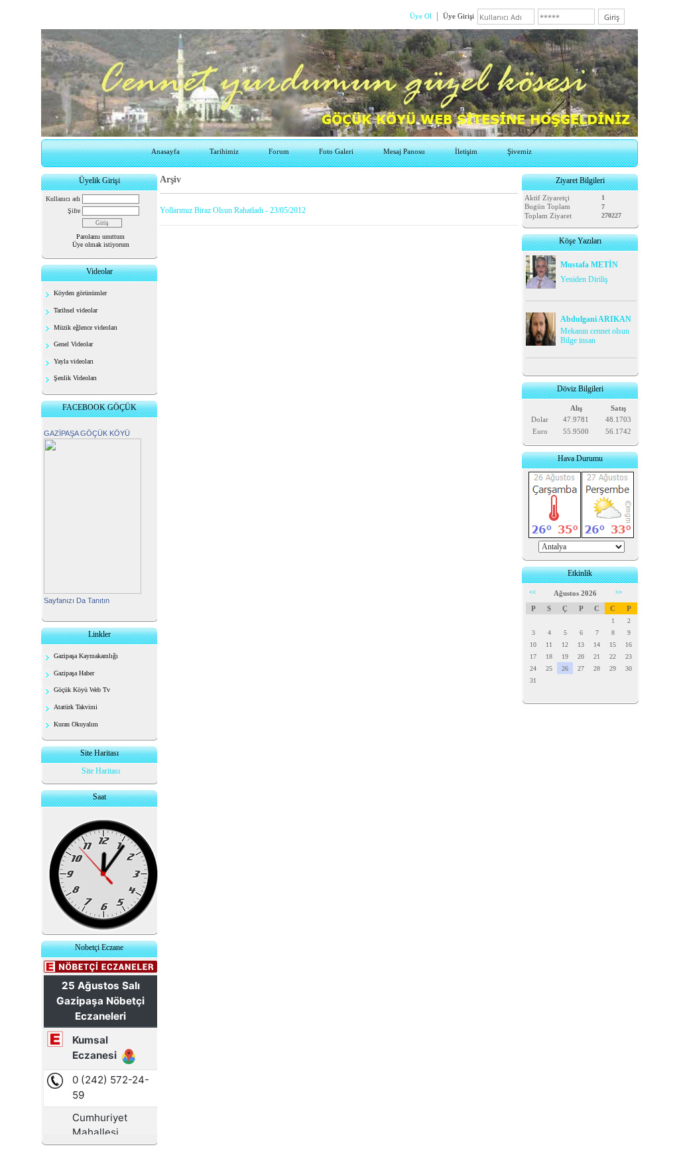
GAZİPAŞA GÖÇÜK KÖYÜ (87, 433)
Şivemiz (519, 151)
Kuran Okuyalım (76, 724)
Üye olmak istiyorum (100, 244)
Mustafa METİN (589, 264)
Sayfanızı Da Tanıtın (76, 600)
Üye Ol (421, 16)
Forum (279, 151)
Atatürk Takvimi (75, 707)
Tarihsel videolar (75, 310)
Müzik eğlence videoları (85, 327)
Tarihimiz (224, 151)
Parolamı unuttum (100, 236)
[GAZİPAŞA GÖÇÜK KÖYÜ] (92, 591)
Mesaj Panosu (404, 151)
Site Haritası (101, 771)
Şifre (74, 210)
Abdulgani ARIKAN (595, 319)
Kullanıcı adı (63, 198)
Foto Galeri (336, 151)
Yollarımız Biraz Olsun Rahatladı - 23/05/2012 (233, 210)
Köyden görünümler (80, 293)
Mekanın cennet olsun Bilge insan (594, 336)
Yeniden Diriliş (584, 279)
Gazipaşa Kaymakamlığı (86, 655)
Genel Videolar (73, 344)
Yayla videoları (73, 361)
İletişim (466, 151)
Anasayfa (165, 151)
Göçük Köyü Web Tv (82, 689)
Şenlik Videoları (75, 377)
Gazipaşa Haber (74, 673)
